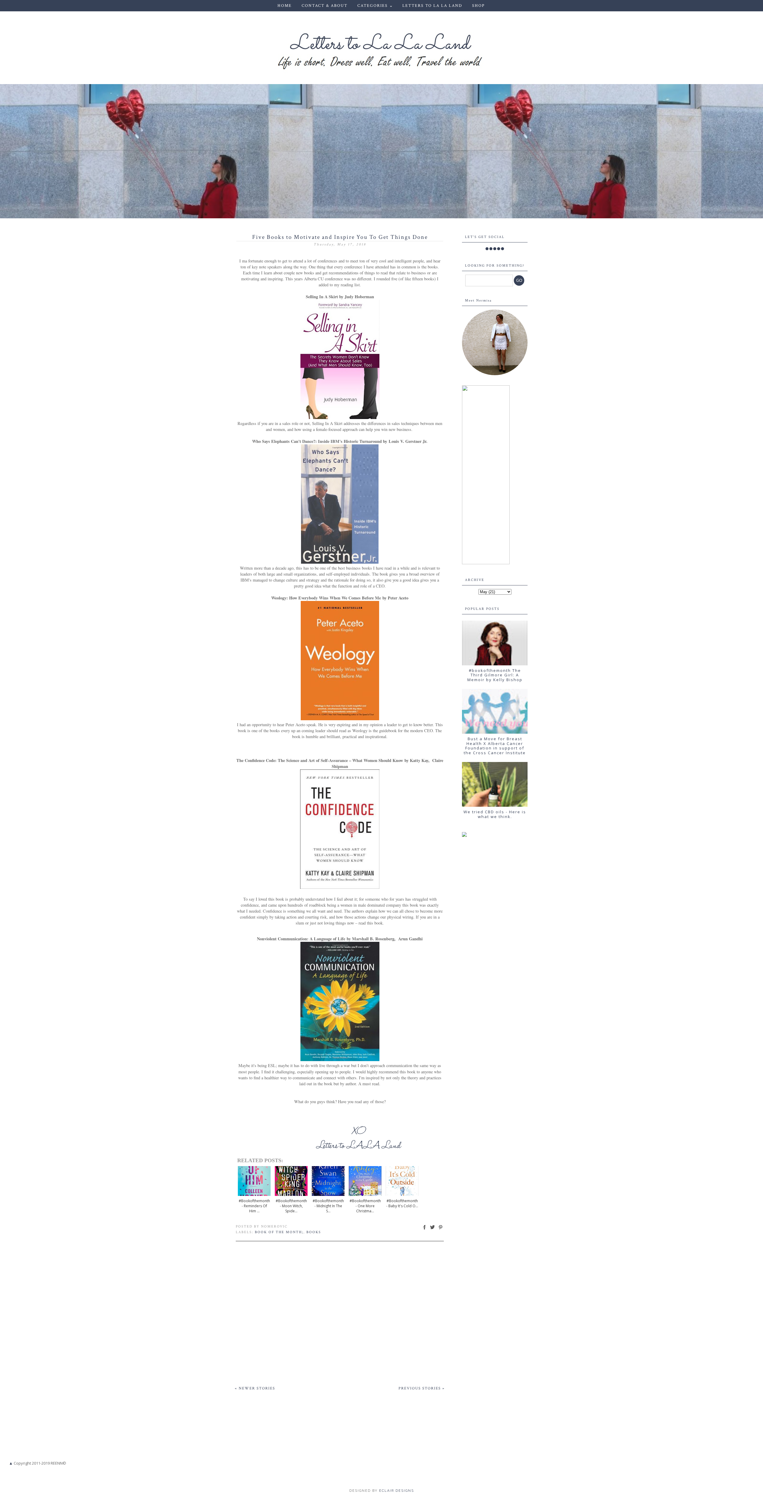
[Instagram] (494, 248)
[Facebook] (487, 248)
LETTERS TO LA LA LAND (432, 5)
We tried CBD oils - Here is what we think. (494, 814)
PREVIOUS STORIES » (421, 1388)
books (313, 1232)
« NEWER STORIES (255, 1388)
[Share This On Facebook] (424, 1229)
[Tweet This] (432, 1229)
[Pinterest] (498, 248)
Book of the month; (279, 1232)
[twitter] (490, 248)
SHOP (478, 5)
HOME (284, 5)
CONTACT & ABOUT (325, 5)
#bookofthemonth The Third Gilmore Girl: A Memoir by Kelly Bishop (494, 675)
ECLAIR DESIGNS (396, 1491)
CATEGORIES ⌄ (375, 5)
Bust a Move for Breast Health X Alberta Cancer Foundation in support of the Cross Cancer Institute (495, 745)
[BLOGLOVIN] (502, 248)
